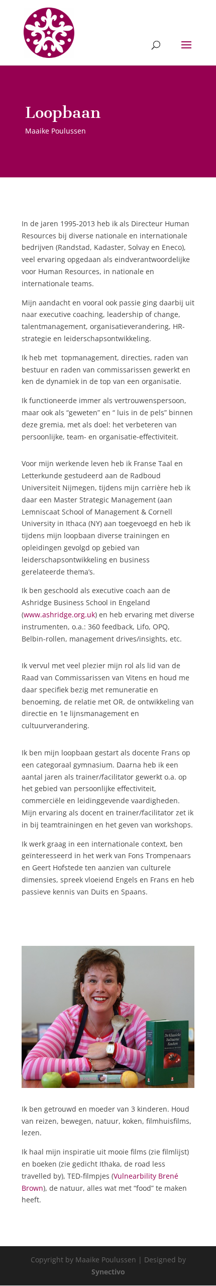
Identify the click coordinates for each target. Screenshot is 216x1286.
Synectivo (108, 1271)
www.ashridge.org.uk (59, 614)
